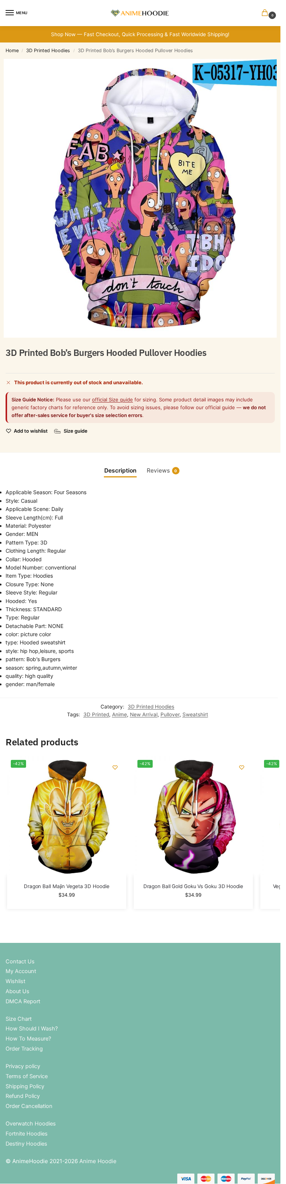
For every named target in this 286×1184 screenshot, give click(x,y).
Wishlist (15, 981)
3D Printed (96, 714)
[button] (266, 13)
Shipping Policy (25, 1086)
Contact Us (20, 961)
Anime (119, 714)
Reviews (162, 470)
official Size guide (112, 399)
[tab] (120, 470)
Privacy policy (23, 1066)
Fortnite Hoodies (27, 1133)
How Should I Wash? (32, 1028)
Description (120, 470)
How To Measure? (28, 1038)
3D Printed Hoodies (48, 50)
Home (12, 50)
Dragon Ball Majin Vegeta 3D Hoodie (66, 886)
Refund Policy (23, 1096)
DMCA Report (23, 1001)
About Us (17, 991)
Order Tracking (24, 1048)
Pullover (170, 714)
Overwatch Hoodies (31, 1123)
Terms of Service (27, 1076)
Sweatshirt (195, 714)
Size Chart (19, 1019)
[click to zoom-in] (143, 198)
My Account (21, 971)
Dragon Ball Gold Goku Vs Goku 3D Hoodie (193, 886)
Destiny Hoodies (26, 1143)
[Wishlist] (115, 767)
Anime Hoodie (98, 1161)
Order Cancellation (29, 1106)
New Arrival (144, 714)
